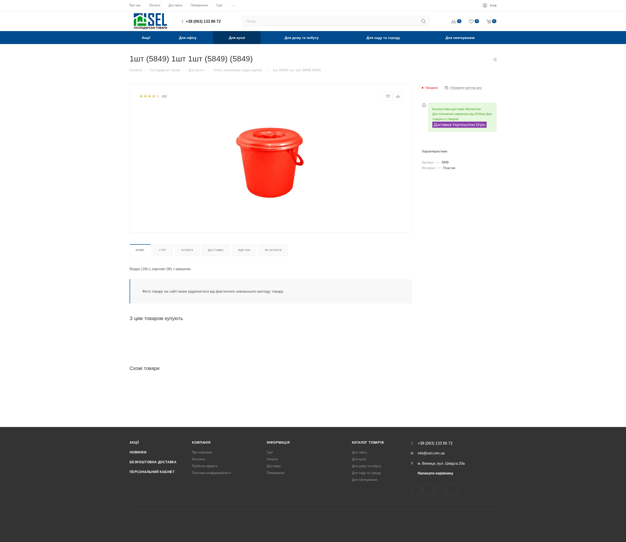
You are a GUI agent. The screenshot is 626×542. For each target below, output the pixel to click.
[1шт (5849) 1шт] (271, 162)
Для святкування (364, 480)
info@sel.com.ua (431, 453)
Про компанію (202, 452)
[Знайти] (423, 21)
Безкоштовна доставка (153, 462)
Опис (140, 250)
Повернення (275, 473)
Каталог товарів (368, 442)
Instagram (428, 489)
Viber (453, 489)
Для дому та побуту (366, 466)
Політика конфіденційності (211, 473)
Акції (134, 442)
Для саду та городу (366, 473)
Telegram (441, 489)
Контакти (198, 459)
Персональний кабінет (152, 472)
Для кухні (359, 459)
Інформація (278, 442)
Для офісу (359, 452)
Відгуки (244, 250)
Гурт (163, 250)
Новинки (138, 452)
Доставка (216, 250)
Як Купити (273, 250)
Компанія (201, 442)
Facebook (416, 489)
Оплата (187, 250)
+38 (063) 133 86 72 (203, 21)
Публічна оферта (204, 466)
